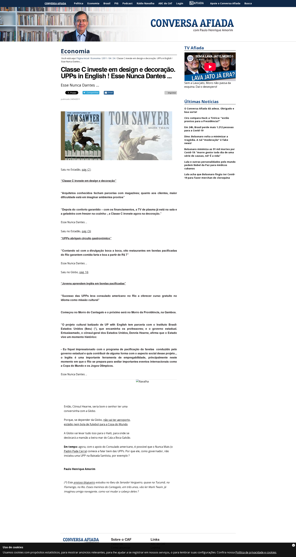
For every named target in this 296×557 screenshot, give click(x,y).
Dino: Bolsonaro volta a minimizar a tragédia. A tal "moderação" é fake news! (206, 140)
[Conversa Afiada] (148, 39)
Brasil (106, 3)
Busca (248, 3)
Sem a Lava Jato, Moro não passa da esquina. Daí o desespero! (207, 85)
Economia (93, 3)
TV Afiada (198, 3)
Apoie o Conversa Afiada (225, 3)
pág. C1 (86, 169)
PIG (116, 3)
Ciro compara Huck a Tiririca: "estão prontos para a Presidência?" (206, 119)
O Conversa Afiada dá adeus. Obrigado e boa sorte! (209, 110)
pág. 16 (83, 272)
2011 (104, 58)
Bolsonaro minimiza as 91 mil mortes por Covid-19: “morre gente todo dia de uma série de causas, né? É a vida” (209, 152)
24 (114, 58)
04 (110, 58)
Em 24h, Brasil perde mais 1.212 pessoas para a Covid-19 (209, 129)
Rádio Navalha (145, 3)
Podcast (127, 3)
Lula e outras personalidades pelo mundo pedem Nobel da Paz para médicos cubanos (210, 165)
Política (78, 3)
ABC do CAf (165, 3)
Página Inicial (58, 3)
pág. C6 (86, 231)
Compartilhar (92, 92)
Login (179, 3)
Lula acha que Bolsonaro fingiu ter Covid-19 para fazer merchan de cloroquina (209, 176)
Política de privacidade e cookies (255, 552)
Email (110, 92)
